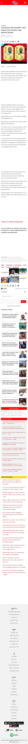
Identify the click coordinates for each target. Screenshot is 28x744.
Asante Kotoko (9, 265)
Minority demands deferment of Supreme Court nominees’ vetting (13, 460)
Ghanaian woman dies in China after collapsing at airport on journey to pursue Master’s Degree (13, 507)
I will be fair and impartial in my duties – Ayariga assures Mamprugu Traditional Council (13, 428)
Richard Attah (16, 267)
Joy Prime (14, 662)
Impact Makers (14, 710)
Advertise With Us (14, 614)
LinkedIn (14, 691)
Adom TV (14, 659)
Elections (14, 718)
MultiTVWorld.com (14, 665)
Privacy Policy (14, 623)
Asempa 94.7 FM (14, 641)
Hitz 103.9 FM (14, 638)
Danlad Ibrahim (18, 265)
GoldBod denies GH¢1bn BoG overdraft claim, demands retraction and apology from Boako (13, 532)
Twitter (14, 686)
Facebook (14, 683)
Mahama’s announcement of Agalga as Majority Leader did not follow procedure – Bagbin (14, 572)
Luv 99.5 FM (14, 644)
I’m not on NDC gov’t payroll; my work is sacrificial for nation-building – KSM (14, 488)
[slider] (10, 281)
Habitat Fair (14, 707)
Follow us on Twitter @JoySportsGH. (12, 222)
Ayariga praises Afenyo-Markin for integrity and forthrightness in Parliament (13, 444)
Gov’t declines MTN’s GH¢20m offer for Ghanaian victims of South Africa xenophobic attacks (13, 540)
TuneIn (11, 730)
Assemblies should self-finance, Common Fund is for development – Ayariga (13, 439)
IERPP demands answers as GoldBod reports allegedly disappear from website (14, 566)
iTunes (20, 730)
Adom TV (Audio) (14, 668)
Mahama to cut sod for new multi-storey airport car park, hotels (14, 521)
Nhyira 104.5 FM (14, 647)
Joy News (14, 656)
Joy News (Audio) (14, 670)
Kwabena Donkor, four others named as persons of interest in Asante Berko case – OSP (14, 494)
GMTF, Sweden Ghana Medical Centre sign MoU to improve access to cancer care (13, 455)
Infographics (14, 694)
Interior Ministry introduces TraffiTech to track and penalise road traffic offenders (14, 526)
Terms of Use (14, 620)
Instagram (14, 689)
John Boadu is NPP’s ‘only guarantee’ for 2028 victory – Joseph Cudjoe (13, 423)
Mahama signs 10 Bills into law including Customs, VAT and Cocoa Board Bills (14, 501)
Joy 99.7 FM (14, 632)
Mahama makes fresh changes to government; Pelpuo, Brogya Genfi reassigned (12, 482)
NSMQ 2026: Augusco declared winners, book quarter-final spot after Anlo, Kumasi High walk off (14, 547)
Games (14, 704)
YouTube (14, 680)
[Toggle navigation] (25, 3)
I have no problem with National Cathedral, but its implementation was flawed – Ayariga (13, 450)
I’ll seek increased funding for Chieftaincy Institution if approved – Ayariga (12, 471)
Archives (14, 715)
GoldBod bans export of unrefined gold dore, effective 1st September (13, 553)
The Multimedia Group (14, 611)
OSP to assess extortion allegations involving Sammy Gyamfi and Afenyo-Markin (13, 514)
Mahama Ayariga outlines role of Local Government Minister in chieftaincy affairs (12, 466)
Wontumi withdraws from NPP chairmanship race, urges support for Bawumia (13, 560)
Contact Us (14, 617)
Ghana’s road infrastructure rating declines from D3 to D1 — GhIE (14, 434)
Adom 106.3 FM (14, 635)
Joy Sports (8, 267)
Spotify (15, 735)
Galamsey (14, 712)
